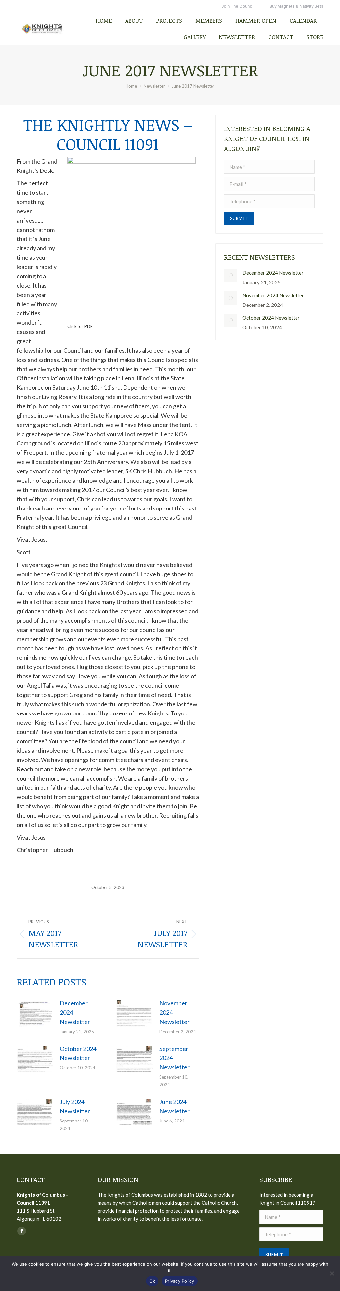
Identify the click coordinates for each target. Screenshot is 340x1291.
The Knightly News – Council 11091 (108, 134)
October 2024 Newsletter (78, 1053)
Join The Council (237, 6)
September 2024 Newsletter (174, 1058)
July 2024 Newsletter (75, 1106)
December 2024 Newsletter (75, 1012)
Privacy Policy (179, 1281)
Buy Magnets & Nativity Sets (296, 6)
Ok (152, 1281)
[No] (331, 1273)
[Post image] (35, 1013)
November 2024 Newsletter (174, 1012)
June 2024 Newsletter (174, 1106)
